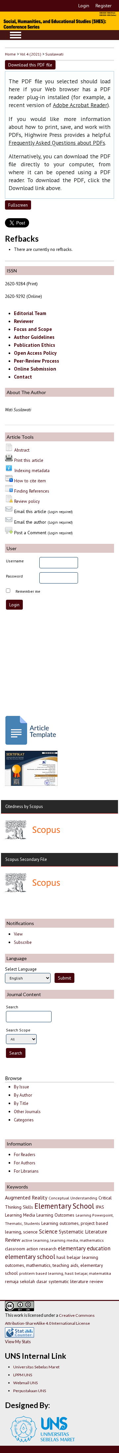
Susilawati (54, 54)
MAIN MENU (15, 35)
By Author (23, 1095)
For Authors (24, 1163)
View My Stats (18, 1341)
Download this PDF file (30, 65)
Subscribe (23, 942)
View (18, 934)
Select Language (21, 969)
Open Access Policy (35, 353)
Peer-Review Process (36, 361)
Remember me (28, 591)
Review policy (27, 501)
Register (104, 6)
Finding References (31, 491)
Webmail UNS (25, 1382)
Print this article (28, 460)
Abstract (21, 450)
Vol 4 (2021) (30, 54)
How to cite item (30, 481)
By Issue (21, 1087)
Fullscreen (18, 205)
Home (10, 54)
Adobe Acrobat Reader (80, 105)
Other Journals (27, 1111)
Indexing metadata (32, 470)
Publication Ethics (34, 345)
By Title (21, 1103)
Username (15, 560)
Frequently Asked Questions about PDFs (57, 142)
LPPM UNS (22, 1374)
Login (83, 6)
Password (14, 576)
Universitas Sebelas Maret (36, 1366)
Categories (24, 1120)
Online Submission (35, 369)
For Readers (24, 1154)
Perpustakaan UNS (29, 1390)
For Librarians (26, 1171)
